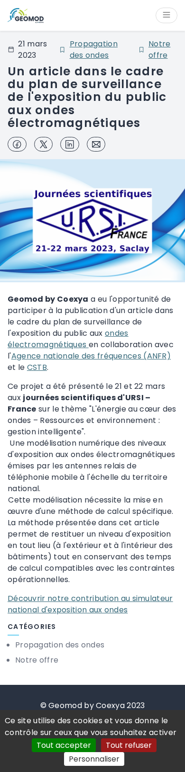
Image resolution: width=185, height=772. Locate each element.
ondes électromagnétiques (68, 339)
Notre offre (159, 49)
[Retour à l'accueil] (26, 15)
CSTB (37, 367)
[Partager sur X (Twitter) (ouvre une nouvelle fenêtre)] (43, 144)
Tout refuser (129, 745)
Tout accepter (64, 745)
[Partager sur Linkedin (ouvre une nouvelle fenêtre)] (69, 144)
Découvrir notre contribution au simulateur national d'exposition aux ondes (90, 604)
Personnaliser (94, 759)
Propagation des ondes (94, 49)
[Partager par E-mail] (96, 144)
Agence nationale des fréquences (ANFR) (91, 355)
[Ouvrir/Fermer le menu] (166, 15)
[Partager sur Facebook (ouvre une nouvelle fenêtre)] (17, 144)
